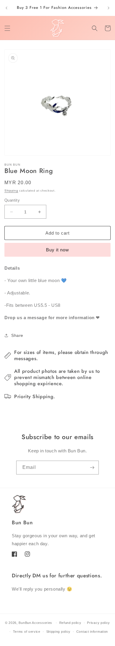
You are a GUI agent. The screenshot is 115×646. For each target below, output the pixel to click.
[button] (7, 28)
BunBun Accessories (35, 622)
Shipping (11, 190)
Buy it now (57, 249)
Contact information (92, 631)
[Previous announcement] (6, 7)
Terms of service (26, 631)
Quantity (12, 200)
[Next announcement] (108, 7)
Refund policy (70, 622)
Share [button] (17, 335)
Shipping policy (58, 631)
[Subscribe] (92, 467)
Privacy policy (98, 622)
